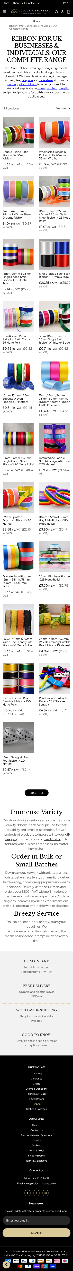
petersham (46, 80)
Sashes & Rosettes (36, 1108)
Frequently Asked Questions (36, 1135)
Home (36, 21)
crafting (12, 84)
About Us (37, 1125)
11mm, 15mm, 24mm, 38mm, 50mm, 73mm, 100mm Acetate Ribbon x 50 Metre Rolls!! (54, 400)
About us (18, 2)
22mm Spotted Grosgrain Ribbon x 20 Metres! (17, 520)
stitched (52, 88)
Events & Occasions (37, 1088)
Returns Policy (36, 1150)
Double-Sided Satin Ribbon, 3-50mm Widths (15, 155)
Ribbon (37, 1103)
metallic (64, 88)
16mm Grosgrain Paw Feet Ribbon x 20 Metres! (16, 760)
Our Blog (36, 1145)
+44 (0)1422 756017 (38, 1178)
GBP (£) (63, 3)
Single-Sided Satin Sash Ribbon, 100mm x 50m (54, 275)
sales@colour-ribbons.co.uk (40, 1183)
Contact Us (36, 1130)
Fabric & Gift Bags (37, 1093)
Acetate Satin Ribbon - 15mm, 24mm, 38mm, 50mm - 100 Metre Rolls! (17, 581)
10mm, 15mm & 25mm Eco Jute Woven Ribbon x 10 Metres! (17, 399)
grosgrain (27, 80)
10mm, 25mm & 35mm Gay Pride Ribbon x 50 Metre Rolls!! (53, 520)
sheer (41, 88)
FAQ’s (6, 2)
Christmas (36, 1073)
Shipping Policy (36, 1155)
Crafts (36, 1083)
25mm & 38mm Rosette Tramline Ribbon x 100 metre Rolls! (18, 701)
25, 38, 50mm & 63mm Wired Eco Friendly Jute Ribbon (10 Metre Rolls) (18, 642)
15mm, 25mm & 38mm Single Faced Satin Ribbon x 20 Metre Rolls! (18, 461)
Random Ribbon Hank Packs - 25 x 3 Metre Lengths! (53, 701)
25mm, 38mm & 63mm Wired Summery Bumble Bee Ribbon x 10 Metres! (54, 642)
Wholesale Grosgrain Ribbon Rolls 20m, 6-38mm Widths (52, 155)
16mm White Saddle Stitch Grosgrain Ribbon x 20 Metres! (54, 461)
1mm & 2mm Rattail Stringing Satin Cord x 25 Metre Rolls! (17, 339)
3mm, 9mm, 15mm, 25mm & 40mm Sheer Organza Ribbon (17, 214)
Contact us (32, 2)
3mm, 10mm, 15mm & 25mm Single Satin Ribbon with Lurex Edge (54, 339)
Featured (62, 108)
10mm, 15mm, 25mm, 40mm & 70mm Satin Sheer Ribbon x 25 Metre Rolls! (54, 216)
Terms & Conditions (36, 1160)
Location (36, 1140)
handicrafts (52, 839)
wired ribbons (28, 84)
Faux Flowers (36, 1098)
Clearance (36, 1078)
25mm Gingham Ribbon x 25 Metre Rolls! (54, 577)
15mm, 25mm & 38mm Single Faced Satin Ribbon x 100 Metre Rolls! (17, 278)
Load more (36, 792)
